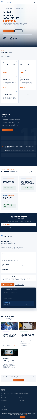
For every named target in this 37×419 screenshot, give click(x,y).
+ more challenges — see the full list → (18, 158)
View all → (32, 171)
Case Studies (18, 30)
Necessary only (15, 416)
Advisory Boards (21, 400)
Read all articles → (31, 318)
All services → (21, 403)
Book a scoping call (6, 224)
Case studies (3, 408)
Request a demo (20, 284)
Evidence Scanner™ (4, 409)
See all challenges (7, 129)
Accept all (22, 416)
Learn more (25, 414)
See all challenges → (4, 403)
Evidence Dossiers (22, 401)
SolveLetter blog (3, 410)
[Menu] (35, 2)
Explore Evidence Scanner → (8, 284)
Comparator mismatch (4, 400)
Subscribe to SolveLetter (18, 380)
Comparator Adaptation (23, 398)
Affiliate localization (4, 398)
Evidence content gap (4, 401)
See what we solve (7, 30)
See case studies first (7, 227)
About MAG (3, 406)
